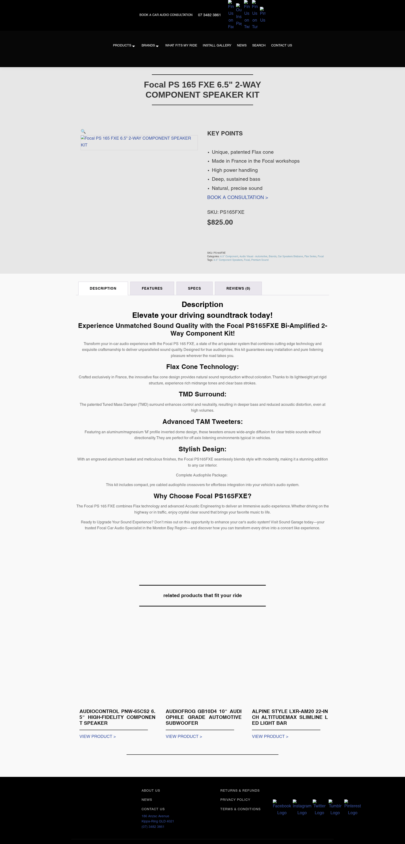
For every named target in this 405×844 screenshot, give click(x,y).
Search (259, 45)
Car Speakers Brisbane (290, 257)
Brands (148, 45)
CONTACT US (153, 809)
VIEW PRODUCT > (97, 737)
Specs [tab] (194, 288)
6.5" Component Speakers (228, 260)
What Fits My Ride (181, 45)
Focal (321, 257)
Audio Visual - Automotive (253, 257)
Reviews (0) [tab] (238, 288)
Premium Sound (260, 260)
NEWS (147, 800)
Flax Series (310, 257)
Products (122, 45)
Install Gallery (217, 45)
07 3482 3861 (209, 15)
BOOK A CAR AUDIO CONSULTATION (166, 15)
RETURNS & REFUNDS (240, 790)
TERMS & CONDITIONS (240, 809)
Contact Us (281, 45)
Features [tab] (152, 288)
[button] (83, 132)
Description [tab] (103, 288)
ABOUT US (151, 790)
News (242, 45)
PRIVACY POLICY (235, 800)
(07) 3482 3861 (153, 827)
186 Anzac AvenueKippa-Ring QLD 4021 (158, 819)
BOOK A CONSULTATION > (237, 198)
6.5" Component (229, 257)
